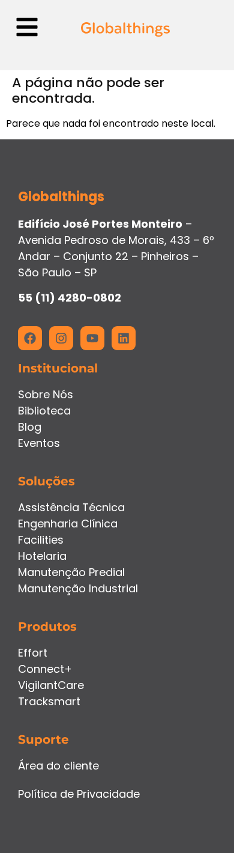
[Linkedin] (124, 338)
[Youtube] (92, 338)
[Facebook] (30, 338)
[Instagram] (61, 338)
